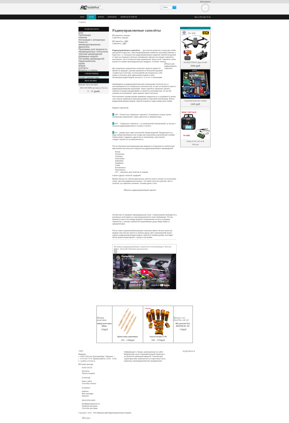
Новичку (82, 37)
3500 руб (195, 144)
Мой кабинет (205, 2)
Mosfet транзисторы (88, 77)
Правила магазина (90, 406)
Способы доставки (90, 408)
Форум (81, 66)
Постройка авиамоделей (91, 58)
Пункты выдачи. (88, 373)
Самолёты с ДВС (119, 43)
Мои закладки (87, 393)
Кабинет (85, 391)
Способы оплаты (89, 383)
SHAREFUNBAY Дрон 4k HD (195, 62)
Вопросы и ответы (87, 70)
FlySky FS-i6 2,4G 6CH (195, 141)
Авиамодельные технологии (93, 51)
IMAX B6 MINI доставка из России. (94, 88)
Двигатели (83, 47)
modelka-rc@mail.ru (87, 361)
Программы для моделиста (92, 49)
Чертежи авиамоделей (90, 54)
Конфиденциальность (91, 404)
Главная (82, 22)
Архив (81, 63)
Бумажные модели (88, 56)
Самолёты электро (120, 37)
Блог (80, 33)
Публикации (84, 35)
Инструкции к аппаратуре (91, 40)
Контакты (83, 68)
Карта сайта (87, 381)
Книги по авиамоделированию (89, 43)
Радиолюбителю (87, 61)
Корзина (85, 396)
